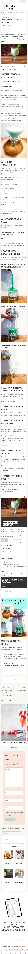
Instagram (9, 586)
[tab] (11, 747)
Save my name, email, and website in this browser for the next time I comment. (14, 814)
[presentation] (13, 722)
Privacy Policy (8, 940)
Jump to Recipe (7, 30)
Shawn (4, 25)
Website (7, 808)
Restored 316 (21, 946)
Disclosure (20, 940)
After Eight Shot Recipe (7, 77)
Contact (15, 940)
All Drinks (4, 17)
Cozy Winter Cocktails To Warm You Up (18, 863)
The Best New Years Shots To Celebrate (19, 882)
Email (7, 800)
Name (7, 793)
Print (4, 540)
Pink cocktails (15, 459)
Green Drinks (10, 17)
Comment (8, 769)
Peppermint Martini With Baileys (10, 81)
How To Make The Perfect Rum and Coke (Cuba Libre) (7, 691)
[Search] (22, 839)
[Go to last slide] (1, 725)
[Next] (26, 725)
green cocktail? (9, 86)
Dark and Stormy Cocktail (21, 690)
